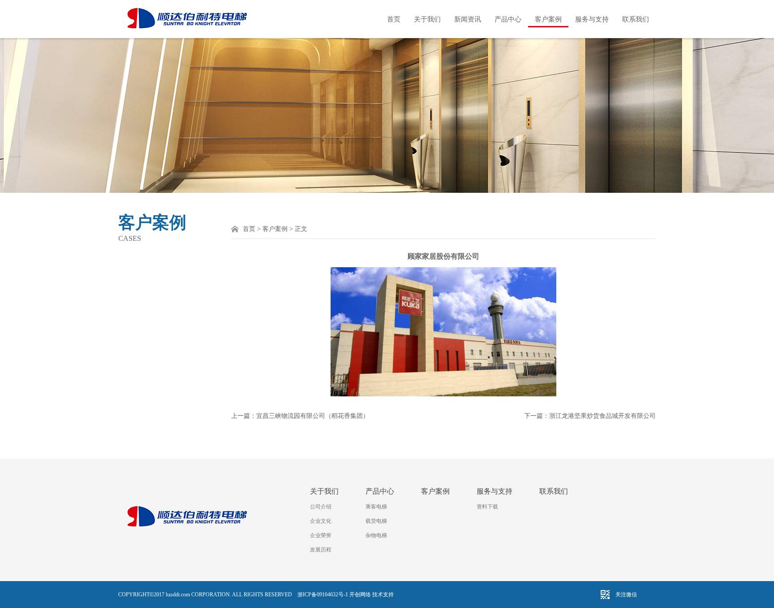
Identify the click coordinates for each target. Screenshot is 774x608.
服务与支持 (592, 19)
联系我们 (635, 19)
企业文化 (320, 521)
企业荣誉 (320, 535)
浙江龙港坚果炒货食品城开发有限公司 (602, 416)
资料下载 (487, 506)
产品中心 (507, 19)
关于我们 (427, 19)
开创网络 (360, 594)
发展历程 (320, 549)
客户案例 (548, 19)
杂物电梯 (376, 535)
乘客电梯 (376, 506)
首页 (393, 19)
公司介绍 (320, 506)
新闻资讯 (467, 19)
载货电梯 (376, 521)
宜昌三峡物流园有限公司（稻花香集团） (312, 416)
